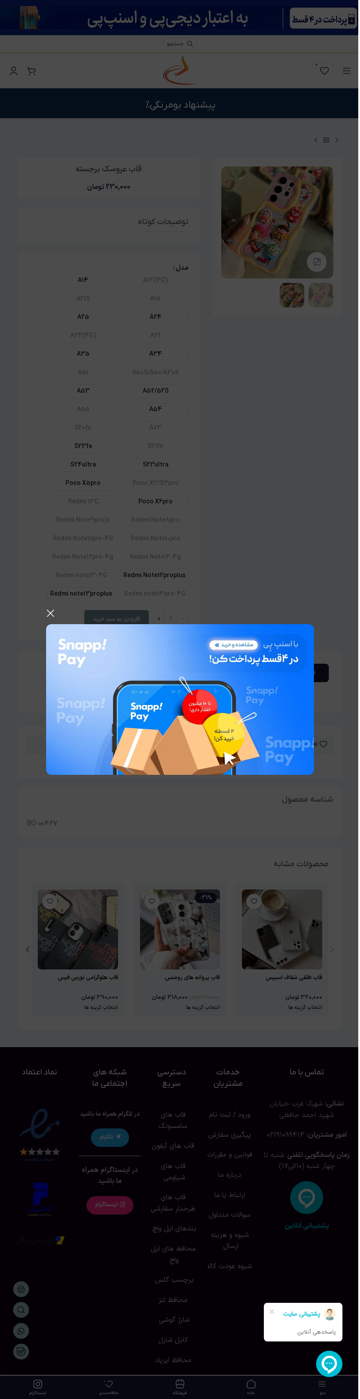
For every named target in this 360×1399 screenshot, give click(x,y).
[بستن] (50, 613)
